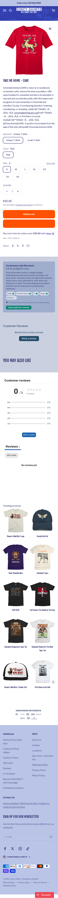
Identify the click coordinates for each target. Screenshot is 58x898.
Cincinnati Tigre (42, 572)
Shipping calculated (23, 205)
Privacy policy (24, 883)
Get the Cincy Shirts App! (12, 742)
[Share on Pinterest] (22, 245)
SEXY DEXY (15, 609)
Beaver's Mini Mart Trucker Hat (15, 687)
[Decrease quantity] (7, 191)
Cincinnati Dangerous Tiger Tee (15, 646)
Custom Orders (10, 758)
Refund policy (9, 883)
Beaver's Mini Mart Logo (15, 536)
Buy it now (29, 223)
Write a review (29, 338)
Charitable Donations (13, 788)
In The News (9, 774)
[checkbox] (12, 455)
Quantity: (7, 185)
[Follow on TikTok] (28, 849)
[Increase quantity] (18, 191)
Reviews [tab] (13, 446)
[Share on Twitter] (17, 245)
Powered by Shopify (30, 879)
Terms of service (40, 883)
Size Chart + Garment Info (42, 758)
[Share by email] (27, 245)
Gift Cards (8, 763)
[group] (29, 715)
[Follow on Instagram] (20, 849)
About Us (36, 740)
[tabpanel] (29, 475)
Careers (36, 745)
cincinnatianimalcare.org (26, 113)
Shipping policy (9, 886)
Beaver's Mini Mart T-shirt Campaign (13, 781)
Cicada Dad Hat (42, 536)
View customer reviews (18, 307)
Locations (37, 750)
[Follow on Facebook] (5, 849)
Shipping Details (40, 765)
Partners (7, 768)
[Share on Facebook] (12, 245)
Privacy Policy (39, 770)
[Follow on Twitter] (13, 849)
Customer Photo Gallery (11, 751)
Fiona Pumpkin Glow (16, 572)
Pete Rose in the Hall (42, 687)
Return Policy (38, 775)
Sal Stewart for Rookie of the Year (42, 609)
